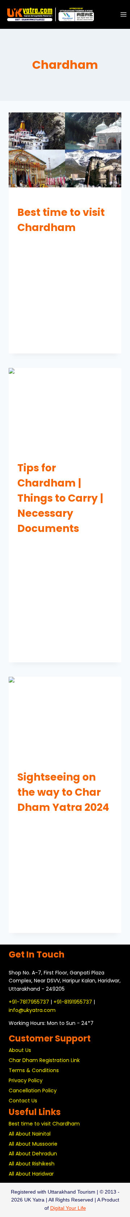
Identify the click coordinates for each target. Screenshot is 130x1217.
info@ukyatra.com (32, 1010)
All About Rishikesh (32, 1163)
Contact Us (23, 1100)
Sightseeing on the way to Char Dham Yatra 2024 (63, 792)
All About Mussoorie (33, 1143)
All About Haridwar (31, 1173)
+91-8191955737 (72, 1001)
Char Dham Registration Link (44, 1060)
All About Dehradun (33, 1153)
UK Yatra (31, 242)
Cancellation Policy (33, 1090)
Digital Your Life (68, 1208)
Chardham (29, 198)
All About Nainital (30, 1133)
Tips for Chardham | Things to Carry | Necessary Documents (60, 498)
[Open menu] (123, 14)
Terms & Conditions (34, 1070)
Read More (33, 341)
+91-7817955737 (29, 1001)
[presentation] (65, 149)
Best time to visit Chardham (44, 1123)
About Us (20, 1050)
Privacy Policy (26, 1080)
